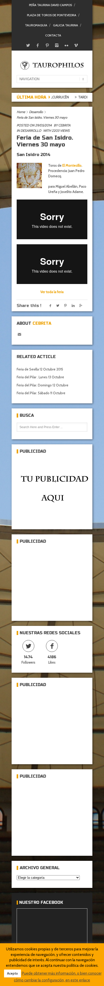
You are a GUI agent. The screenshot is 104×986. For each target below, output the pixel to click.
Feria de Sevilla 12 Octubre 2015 (40, 369)
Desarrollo (36, 112)
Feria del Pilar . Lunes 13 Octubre (40, 377)
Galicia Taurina (65, 25)
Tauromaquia (36, 25)
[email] (19, 334)
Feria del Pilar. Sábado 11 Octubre (41, 393)
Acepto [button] (12, 973)
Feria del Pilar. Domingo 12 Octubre (42, 385)
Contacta (53, 35)
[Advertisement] (54, 580)
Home (21, 112)
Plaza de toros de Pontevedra (51, 15)
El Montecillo (72, 165)
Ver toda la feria (52, 292)
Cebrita (64, 125)
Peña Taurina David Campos (50, 5)
